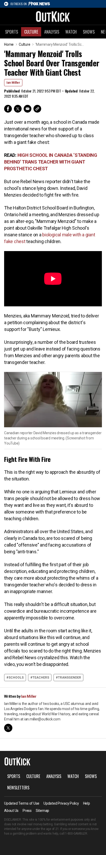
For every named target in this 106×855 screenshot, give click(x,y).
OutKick (53, 16)
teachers (40, 677)
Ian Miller (13, 82)
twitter (8, 728)
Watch (71, 32)
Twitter (18, 109)
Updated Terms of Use (21, 803)
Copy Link (37, 109)
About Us (11, 811)
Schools (16, 677)
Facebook (8, 109)
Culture (31, 32)
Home (9, 44)
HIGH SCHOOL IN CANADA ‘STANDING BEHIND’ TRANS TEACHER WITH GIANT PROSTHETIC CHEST (50, 161)
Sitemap (42, 811)
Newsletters (18, 787)
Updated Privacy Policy (61, 803)
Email (27, 109)
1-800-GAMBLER (76, 833)
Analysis (51, 32)
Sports (11, 32)
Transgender (69, 677)
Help (86, 803)
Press (27, 811)
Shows (89, 32)
